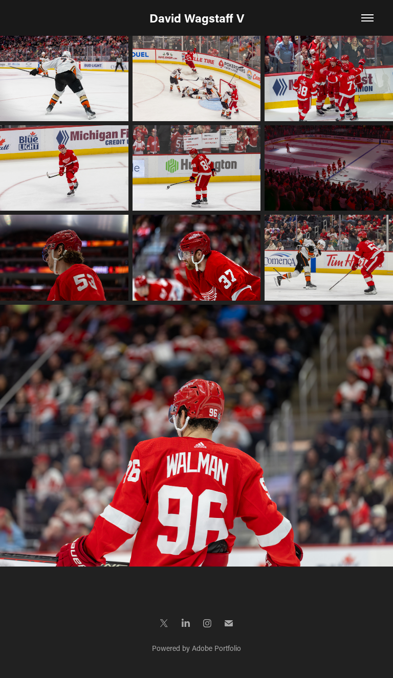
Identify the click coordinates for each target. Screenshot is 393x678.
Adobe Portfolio (216, 648)
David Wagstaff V (196, 18)
